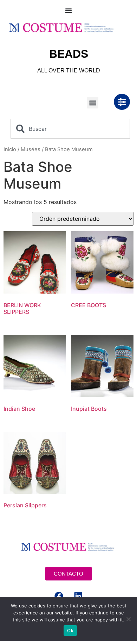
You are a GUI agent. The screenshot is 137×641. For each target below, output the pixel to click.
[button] (92, 102)
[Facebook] (59, 596)
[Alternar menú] (68, 10)
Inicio (10, 149)
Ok (70, 630)
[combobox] (70, 129)
